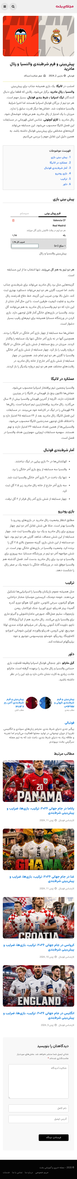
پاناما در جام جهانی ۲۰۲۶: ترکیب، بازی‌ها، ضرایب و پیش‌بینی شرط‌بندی (40, 811)
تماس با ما (17, 1172)
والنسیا (69, 92)
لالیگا (59, 86)
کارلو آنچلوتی (51, 120)
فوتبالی (70, 76)
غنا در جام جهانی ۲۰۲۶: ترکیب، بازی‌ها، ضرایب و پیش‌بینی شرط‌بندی (42, 879)
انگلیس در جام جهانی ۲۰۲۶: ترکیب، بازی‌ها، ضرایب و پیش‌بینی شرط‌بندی (38, 1015)
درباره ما (29, 1172)
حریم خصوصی (41, 1172)
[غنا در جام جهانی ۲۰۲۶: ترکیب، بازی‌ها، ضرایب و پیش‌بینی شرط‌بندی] (38, 849)
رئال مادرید (56, 92)
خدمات (6, 1172)
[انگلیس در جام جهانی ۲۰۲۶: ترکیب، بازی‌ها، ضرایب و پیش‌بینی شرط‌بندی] (38, 986)
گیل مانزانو (68, 663)
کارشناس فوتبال (66, 820)
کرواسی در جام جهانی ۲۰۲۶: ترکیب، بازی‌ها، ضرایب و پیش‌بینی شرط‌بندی (38, 947)
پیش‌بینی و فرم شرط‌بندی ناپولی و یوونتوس (64, 704)
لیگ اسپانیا (57, 97)
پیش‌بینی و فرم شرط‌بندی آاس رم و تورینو (14, 704)
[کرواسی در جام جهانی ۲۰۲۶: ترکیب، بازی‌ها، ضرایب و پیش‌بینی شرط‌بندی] (38, 917)
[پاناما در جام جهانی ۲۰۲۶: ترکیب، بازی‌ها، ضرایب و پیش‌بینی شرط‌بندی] (38, 781)
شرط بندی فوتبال (37, 97)
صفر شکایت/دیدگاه (33, 76)
